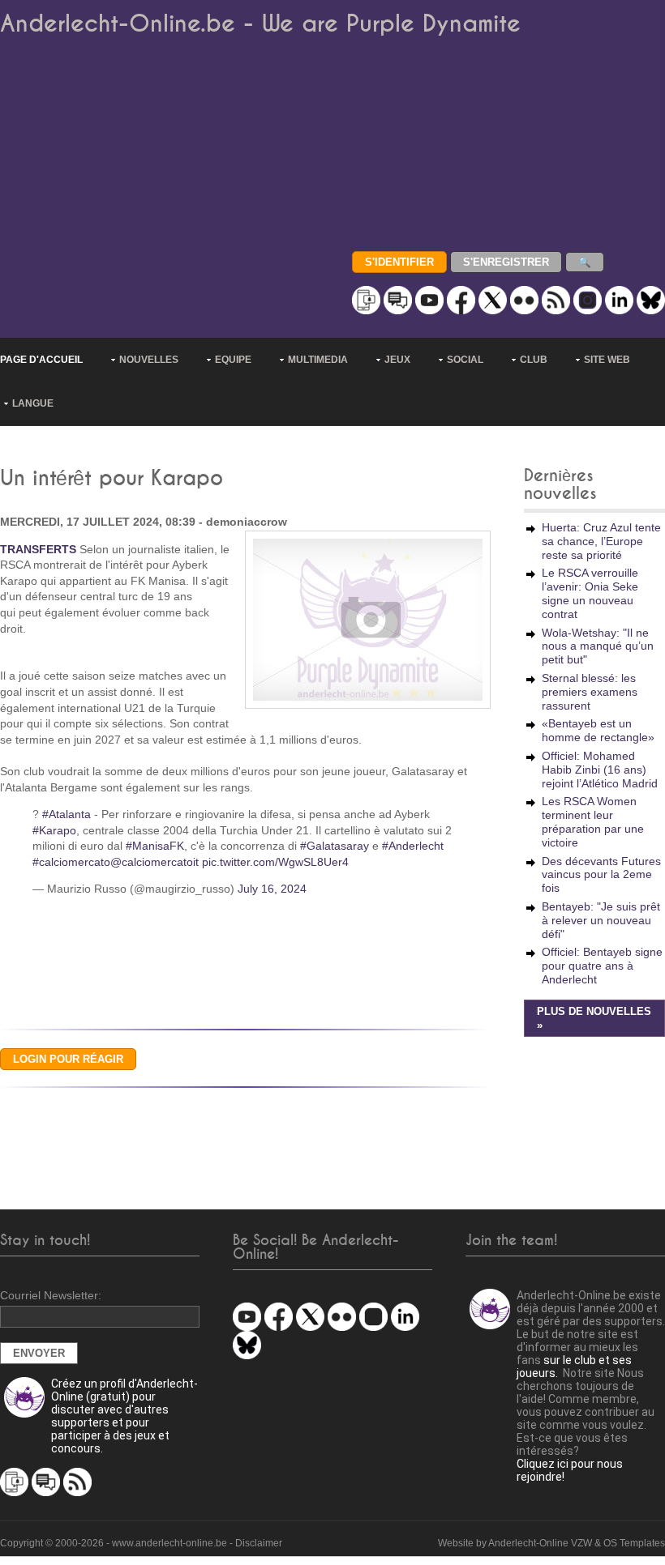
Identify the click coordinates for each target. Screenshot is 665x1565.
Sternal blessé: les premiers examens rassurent (589, 692)
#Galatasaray (334, 845)
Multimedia (318, 359)
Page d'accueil (41, 359)
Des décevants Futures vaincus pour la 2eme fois (601, 875)
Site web (607, 359)
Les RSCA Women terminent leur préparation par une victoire (593, 821)
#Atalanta (66, 814)
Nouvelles (148, 359)
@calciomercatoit (154, 861)
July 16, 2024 (272, 888)
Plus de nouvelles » (594, 1018)
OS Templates (634, 1543)
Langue (33, 403)
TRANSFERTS (38, 549)
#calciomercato (71, 861)
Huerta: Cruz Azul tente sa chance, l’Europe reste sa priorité (601, 541)
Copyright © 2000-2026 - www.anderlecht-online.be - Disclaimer (141, 1543)
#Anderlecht (413, 845)
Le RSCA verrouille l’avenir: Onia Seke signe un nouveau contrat (590, 593)
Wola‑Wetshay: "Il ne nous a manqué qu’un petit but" (598, 646)
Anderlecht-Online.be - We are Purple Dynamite (260, 24)
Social (465, 359)
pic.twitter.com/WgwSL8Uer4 (275, 861)
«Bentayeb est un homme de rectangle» (598, 730)
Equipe (233, 359)
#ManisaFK (155, 845)
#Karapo (54, 830)
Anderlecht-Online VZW (540, 1543)
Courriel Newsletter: (50, 1295)
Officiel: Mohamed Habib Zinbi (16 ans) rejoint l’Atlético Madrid (600, 769)
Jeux (397, 359)
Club (533, 359)
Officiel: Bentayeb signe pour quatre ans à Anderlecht (602, 965)
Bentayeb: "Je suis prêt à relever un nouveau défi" (601, 920)
